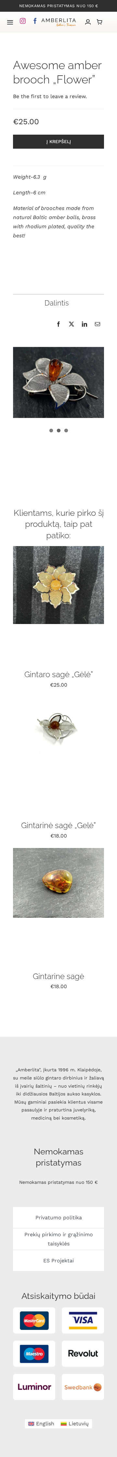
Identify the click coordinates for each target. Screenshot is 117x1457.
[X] (71, 324)
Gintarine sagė (58, 976)
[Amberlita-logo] (59, 20)
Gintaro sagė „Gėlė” (58, 674)
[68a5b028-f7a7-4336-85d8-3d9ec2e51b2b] (58, 548)
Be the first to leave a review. (50, 96)
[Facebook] (58, 324)
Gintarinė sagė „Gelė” (58, 825)
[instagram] (23, 21)
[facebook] (35, 21)
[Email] (97, 324)
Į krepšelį (58, 141)
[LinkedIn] (84, 324)
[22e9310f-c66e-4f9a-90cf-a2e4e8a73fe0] (58, 699)
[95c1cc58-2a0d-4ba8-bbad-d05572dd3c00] (58, 850)
